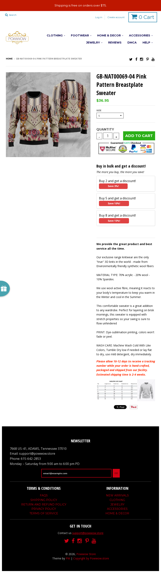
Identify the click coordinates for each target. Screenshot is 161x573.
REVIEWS (115, 42)
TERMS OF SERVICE (43, 513)
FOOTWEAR (80, 35)
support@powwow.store (87, 533)
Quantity (105, 129)
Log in (98, 17)
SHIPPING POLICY (43, 500)
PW (68, 558)
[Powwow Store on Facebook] (136, 59)
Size (98, 110)
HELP (146, 42)
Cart (146, 17)
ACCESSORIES (139, 35)
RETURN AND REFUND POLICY (43, 504)
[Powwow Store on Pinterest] (147, 59)
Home (9, 58)
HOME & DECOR (109, 35)
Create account (116, 17)
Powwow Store (86, 554)
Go (116, 473)
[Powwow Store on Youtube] (153, 59)
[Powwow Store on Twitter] (131, 59)
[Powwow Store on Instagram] (142, 59)
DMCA (132, 42)
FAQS (44, 495)
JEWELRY (93, 42)
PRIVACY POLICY (43, 509)
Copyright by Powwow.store (91, 558)
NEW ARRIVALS (117, 495)
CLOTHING (55, 35)
